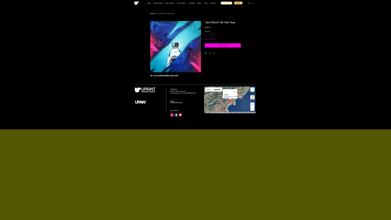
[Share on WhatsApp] (214, 53)
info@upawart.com (176, 102)
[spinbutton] (209, 35)
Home (152, 13)
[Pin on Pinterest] (210, 53)
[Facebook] (176, 114)
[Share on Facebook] (206, 53)
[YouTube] (180, 114)
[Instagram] (171, 114)
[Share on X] (217, 53)
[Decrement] (206, 35)
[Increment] (212, 35)
